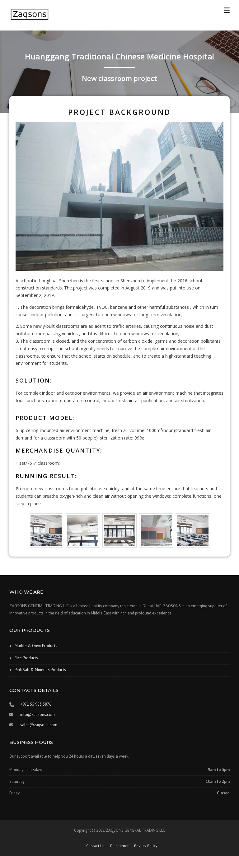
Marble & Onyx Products (36, 645)
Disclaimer (119, 846)
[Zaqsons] (29, 14)
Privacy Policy (145, 846)
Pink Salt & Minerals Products (40, 669)
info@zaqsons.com (37, 714)
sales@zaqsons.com (38, 724)
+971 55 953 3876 (35, 704)
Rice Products (26, 658)
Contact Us (95, 846)
